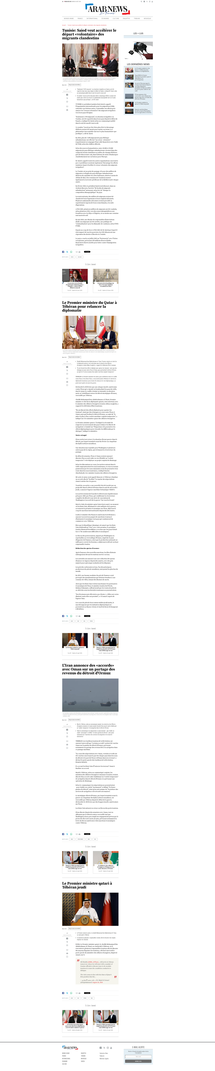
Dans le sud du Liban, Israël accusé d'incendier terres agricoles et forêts (143, 111)
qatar (72, 621)
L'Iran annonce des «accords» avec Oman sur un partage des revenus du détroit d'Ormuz (88, 669)
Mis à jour (115, 852)
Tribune (137, 18)
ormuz (72, 839)
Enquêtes (126, 18)
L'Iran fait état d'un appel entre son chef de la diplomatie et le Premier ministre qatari (75, 1026)
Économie (105, 18)
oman (89, 839)
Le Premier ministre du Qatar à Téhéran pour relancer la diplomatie (89, 306)
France (80, 18)
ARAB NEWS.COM (68, 1)
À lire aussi (90, 264)
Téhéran (91, 621)
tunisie (72, 257)
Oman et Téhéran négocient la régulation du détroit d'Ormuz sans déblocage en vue (105, 649)
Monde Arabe (69, 18)
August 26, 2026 (97, 982)
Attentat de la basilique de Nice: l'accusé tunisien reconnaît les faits (105, 285)
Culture (116, 18)
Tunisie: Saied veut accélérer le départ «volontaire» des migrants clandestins (87, 25)
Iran (78, 621)
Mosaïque (147, 18)
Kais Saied (79, 257)
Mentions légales (104, 1059)
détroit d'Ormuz (80, 839)
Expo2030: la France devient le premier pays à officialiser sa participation (143, 78)
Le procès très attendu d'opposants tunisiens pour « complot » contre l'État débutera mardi (75, 286)
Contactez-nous (104, 1053)
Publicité (102, 1056)
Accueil (64, 25)
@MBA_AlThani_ (93, 962)
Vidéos (83, 1061)
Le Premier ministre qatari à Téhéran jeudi (75, 648)
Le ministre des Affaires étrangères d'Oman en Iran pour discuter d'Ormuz (105, 867)
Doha (84, 621)
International (92, 18)
